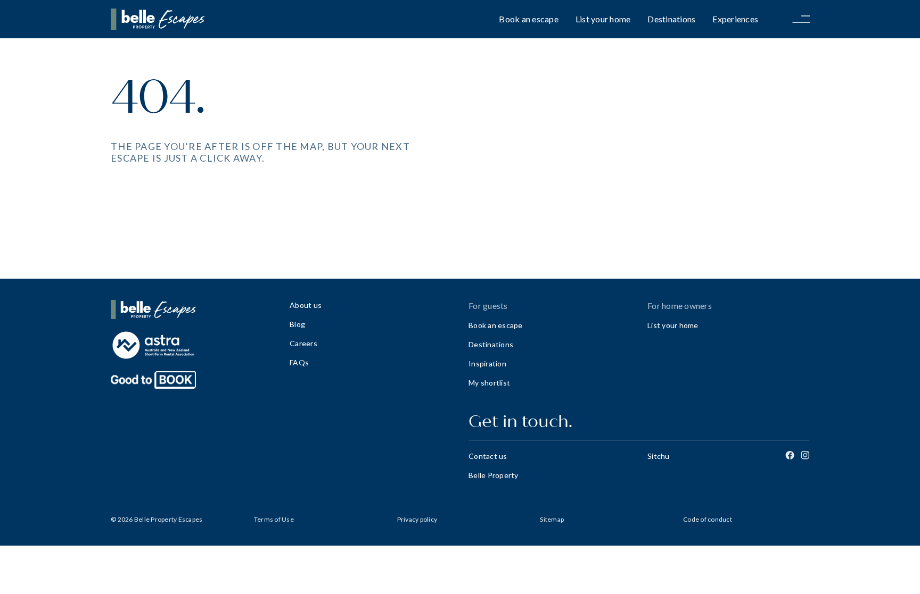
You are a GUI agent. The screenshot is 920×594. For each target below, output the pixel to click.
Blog (297, 324)
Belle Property (494, 475)
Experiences (735, 19)
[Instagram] (805, 455)
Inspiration (487, 363)
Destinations (671, 19)
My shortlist (489, 382)
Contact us (488, 456)
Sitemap (552, 519)
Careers (303, 343)
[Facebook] (789, 455)
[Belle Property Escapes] (192, 309)
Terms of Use (274, 519)
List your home (603, 19)
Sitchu (658, 456)
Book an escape (528, 19)
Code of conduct (707, 519)
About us (306, 304)
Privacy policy (417, 519)
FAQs (299, 362)
